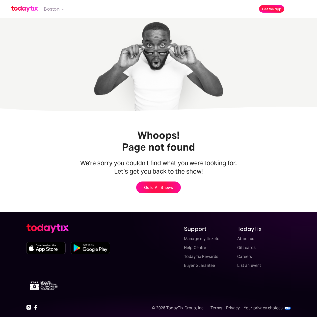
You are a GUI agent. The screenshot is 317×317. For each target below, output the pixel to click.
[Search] (293, 9)
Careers (244, 256)
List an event (249, 265)
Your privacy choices (263, 308)
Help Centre (195, 247)
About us (245, 238)
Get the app (271, 9)
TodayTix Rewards (201, 256)
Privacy (233, 308)
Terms (216, 308)
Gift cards (246, 247)
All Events (163, 9)
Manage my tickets (201, 238)
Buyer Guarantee (199, 265)
